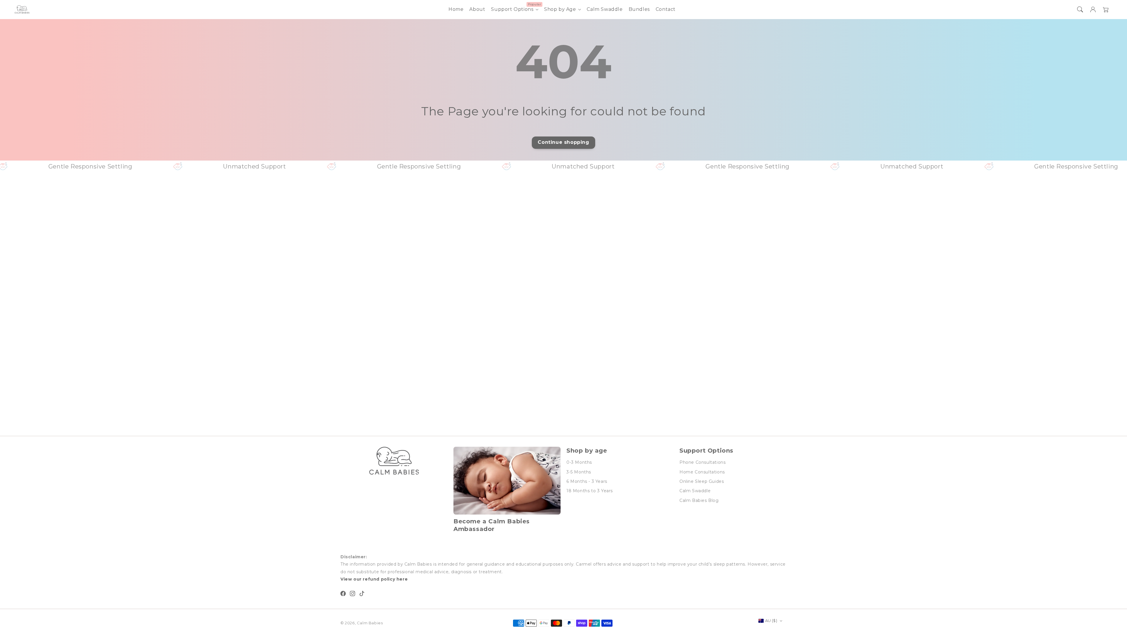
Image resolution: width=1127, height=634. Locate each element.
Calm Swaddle (695, 490)
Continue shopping (563, 142)
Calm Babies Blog (699, 500)
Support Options (512, 9)
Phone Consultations (702, 462)
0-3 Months (579, 462)
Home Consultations (702, 472)
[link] (141, 166)
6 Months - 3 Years (586, 481)
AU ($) (771, 620)
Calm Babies (370, 622)
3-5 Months (578, 472)
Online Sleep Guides (701, 481)
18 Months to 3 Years (589, 490)
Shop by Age (560, 9)
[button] (1080, 9)
